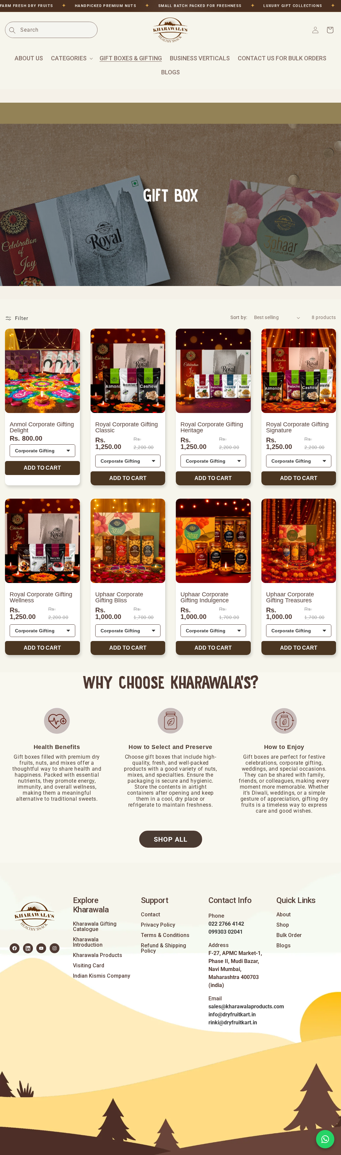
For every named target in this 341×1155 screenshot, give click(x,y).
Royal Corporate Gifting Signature (297, 427)
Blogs (283, 945)
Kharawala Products (97, 955)
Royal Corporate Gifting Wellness (41, 597)
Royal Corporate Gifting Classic (126, 427)
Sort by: (238, 317)
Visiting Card (88, 965)
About (283, 914)
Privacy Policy (158, 925)
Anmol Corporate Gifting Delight (42, 427)
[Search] (12, 30)
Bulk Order (289, 935)
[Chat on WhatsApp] (325, 1139)
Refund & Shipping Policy (163, 948)
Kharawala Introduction (88, 942)
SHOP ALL (170, 839)
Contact (150, 914)
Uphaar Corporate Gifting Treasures (290, 597)
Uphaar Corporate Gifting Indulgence (204, 597)
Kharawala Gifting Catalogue (95, 926)
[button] (71, 58)
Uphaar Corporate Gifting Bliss (119, 597)
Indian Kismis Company (101, 976)
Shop (282, 925)
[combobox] (58, 29)
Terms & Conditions (165, 935)
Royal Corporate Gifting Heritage (211, 427)
